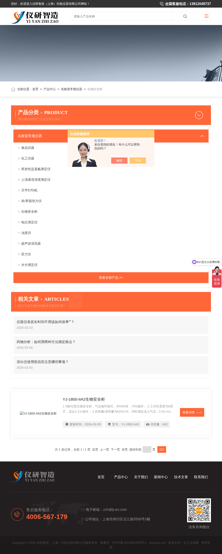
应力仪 (26, 254)
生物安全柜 (29, 211)
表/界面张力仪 (31, 201)
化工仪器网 (191, 542)
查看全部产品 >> (111, 277)
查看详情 (188, 412)
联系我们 (201, 477)
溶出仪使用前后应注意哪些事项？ (43, 362)
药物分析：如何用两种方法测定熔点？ (46, 342)
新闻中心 (161, 477)
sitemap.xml (157, 542)
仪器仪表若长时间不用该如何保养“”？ (45, 322)
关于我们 (141, 477)
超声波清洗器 (31, 243)
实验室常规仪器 (71, 89)
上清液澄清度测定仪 (36, 179)
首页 (35, 89)
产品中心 (50, 89)
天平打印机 (29, 190)
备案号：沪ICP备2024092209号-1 (123, 542)
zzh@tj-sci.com (115, 509)
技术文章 (181, 477)
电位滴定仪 (29, 222)
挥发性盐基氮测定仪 (36, 169)
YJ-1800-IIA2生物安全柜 (84, 399)
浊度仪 (26, 233)
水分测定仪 (29, 265)
